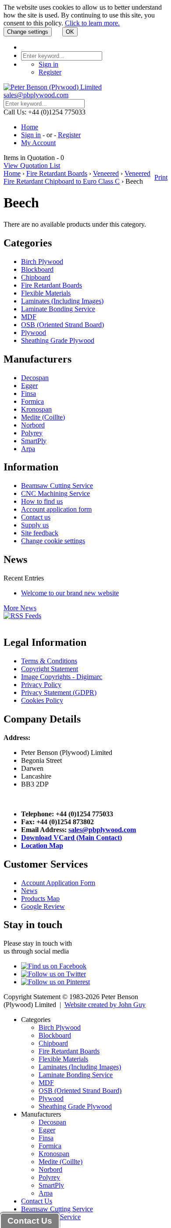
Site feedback (39, 533)
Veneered (106, 173)
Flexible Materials (46, 293)
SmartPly (33, 441)
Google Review (43, 906)
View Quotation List (32, 165)
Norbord (33, 425)
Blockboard (37, 269)
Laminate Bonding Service (58, 309)
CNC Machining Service (55, 493)
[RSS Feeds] (22, 615)
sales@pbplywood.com (36, 95)
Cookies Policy (42, 700)
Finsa (28, 393)
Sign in (48, 64)
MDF (28, 316)
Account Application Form (58, 882)
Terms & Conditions (49, 661)
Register (50, 72)
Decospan (35, 377)
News (29, 890)
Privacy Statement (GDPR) (58, 692)
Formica (32, 401)
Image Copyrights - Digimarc (61, 676)
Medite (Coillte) (43, 417)
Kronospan (36, 409)
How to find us (42, 501)
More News (20, 608)
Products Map (40, 898)
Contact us (35, 517)
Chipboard (35, 277)
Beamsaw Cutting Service (57, 485)
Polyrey (32, 433)
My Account (38, 142)
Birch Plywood (42, 261)
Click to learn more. (92, 23)
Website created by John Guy (105, 1004)
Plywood (33, 332)
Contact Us (36, 1201)
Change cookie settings (53, 541)
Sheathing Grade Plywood (57, 340)
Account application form (56, 509)
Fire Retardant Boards (56, 173)
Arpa (28, 448)
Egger (29, 385)
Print (160, 177)
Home (29, 127)
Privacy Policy (41, 684)
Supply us (35, 525)
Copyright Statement (49, 669)
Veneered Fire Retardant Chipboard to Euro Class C (77, 177)
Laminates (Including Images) (62, 301)
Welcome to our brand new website (70, 593)
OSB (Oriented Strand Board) (62, 324)
